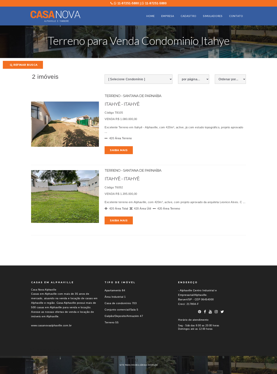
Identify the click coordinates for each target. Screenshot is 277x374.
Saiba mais (119, 150)
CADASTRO (188, 16)
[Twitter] (222, 312)
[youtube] (210, 312)
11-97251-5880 (127, 3)
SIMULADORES (213, 16)
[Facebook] (205, 312)
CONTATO (236, 16)
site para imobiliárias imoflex (138, 365)
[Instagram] (216, 312)
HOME (150, 16)
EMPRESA (167, 16)
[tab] (138, 349)
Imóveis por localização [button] (46, 349)
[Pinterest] (199, 312)
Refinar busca (25, 65)
